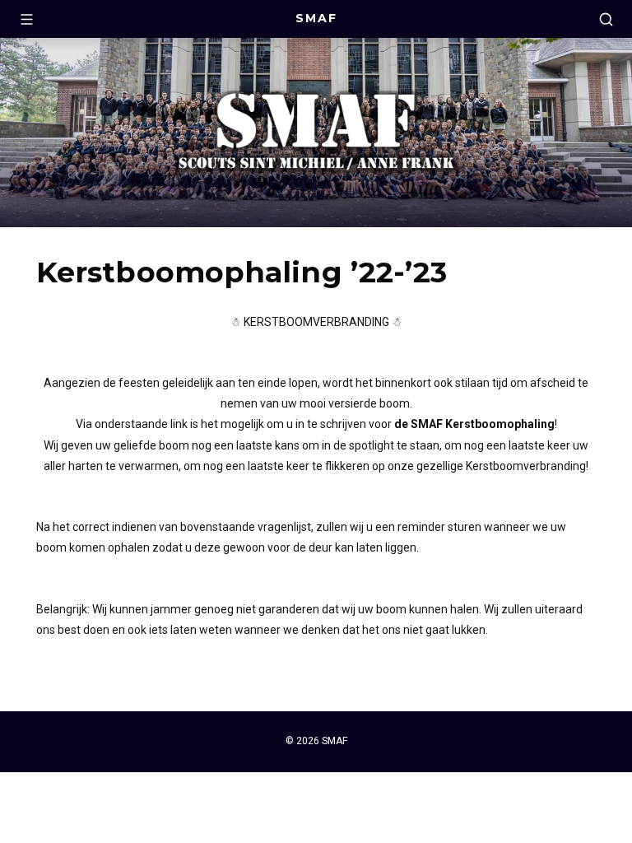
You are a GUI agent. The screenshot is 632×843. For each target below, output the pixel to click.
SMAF (316, 18)
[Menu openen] (26, 19)
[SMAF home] (316, 133)
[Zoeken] (605, 19)
